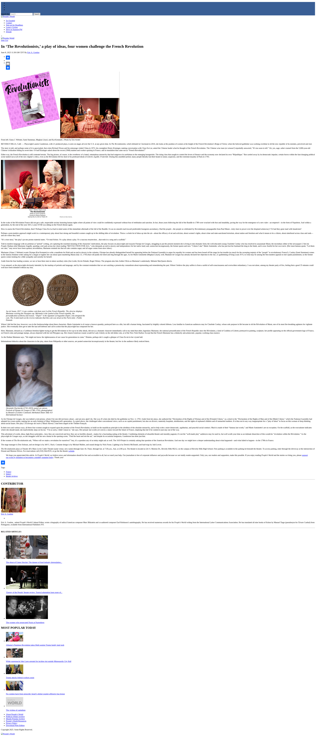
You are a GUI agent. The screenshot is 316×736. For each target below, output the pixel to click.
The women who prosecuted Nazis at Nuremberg (25, 622)
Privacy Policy (11, 723)
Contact (9, 23)
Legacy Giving (12, 27)
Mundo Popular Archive (15, 719)
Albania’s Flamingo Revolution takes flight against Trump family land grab (35, 645)
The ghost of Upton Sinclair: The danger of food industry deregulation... (34, 562)
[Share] (160, 58)
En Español (10, 21)
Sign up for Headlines (14, 25)
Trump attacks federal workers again (20, 678)
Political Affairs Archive (15, 717)
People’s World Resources (16, 721)
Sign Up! (4, 40)
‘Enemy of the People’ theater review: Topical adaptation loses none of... (34, 592)
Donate (9, 32)
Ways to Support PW (14, 29)
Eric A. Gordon (33, 52)
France (8, 472)
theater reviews (12, 476)
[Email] (160, 64)
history (8, 474)
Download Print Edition (15, 725)
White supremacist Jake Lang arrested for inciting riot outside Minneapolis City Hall (38, 661)
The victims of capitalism (15, 710)
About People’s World (14, 714)
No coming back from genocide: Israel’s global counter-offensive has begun (35, 694)
